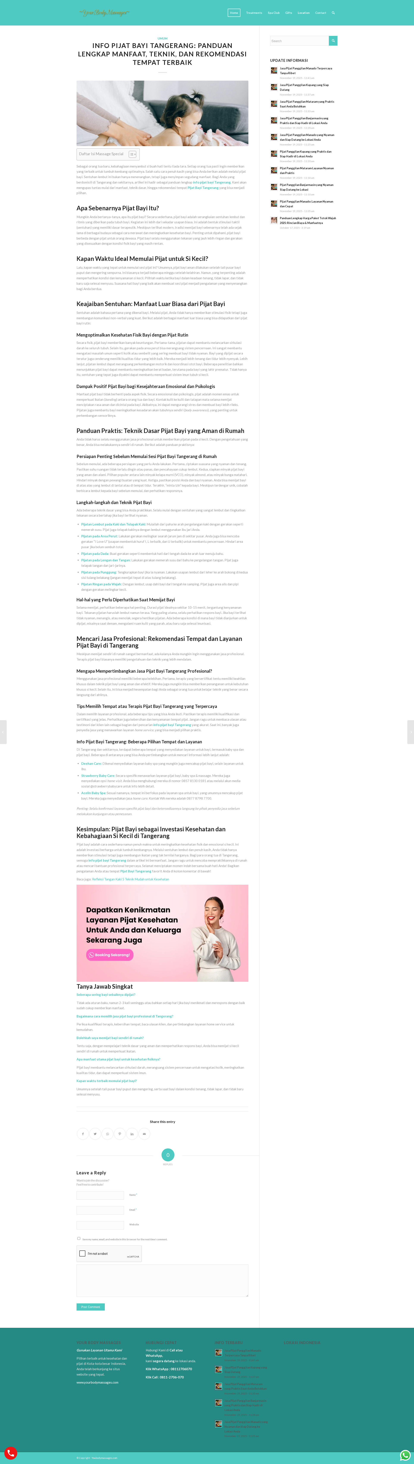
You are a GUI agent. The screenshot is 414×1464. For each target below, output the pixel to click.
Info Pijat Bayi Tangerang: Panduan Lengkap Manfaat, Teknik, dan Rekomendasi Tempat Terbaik (162, 54)
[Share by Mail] (144, 1134)
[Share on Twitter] (95, 1134)
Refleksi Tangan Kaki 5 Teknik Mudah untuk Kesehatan (130, 879)
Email (133, 1209)
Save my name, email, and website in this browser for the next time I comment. (125, 1239)
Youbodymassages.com (104, 1457)
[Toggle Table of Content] (130, 154)
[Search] (333, 13)
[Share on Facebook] (83, 1134)
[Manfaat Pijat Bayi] (162, 113)
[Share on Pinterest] (120, 1134)
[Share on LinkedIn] (132, 1134)
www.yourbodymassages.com (97, 1382)
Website (134, 1224)
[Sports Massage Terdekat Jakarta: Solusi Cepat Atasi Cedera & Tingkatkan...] (410, 732)
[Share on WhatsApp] (107, 1134)
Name (133, 1194)
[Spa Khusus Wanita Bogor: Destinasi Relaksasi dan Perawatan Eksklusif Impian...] (3, 732)
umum (163, 38)
